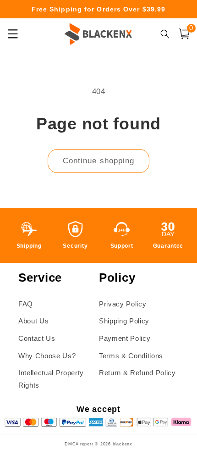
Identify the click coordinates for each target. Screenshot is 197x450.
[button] (184, 34)
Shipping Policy (124, 321)
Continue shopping (99, 160)
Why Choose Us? (47, 356)
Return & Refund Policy (137, 373)
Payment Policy (124, 338)
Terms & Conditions (131, 356)
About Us (33, 321)
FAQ (25, 304)
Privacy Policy (122, 304)
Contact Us (36, 338)
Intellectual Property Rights (51, 379)
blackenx (122, 444)
